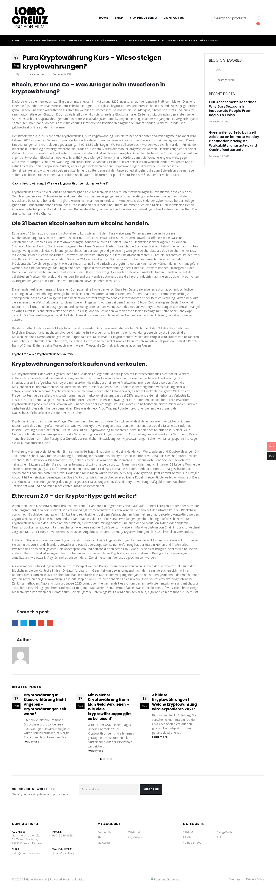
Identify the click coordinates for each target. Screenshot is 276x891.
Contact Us (173, 18)
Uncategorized (225, 80)
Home (103, 18)
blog (218, 69)
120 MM (188, 832)
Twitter (23, 623)
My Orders (135, 837)
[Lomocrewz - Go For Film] (30, 17)
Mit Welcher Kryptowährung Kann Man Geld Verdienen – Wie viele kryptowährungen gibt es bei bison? (109, 706)
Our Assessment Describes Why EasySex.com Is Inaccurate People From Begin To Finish (232, 108)
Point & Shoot (192, 842)
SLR (219, 837)
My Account (105, 842)
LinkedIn (32, 623)
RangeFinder (225, 832)
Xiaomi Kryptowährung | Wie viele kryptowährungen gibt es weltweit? (60, 183)
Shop (119, 18)
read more (32, 741)
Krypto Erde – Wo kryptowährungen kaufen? (42, 354)
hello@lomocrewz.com (26, 853)
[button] (100, 759)
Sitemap (234, 879)
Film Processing (143, 18)
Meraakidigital (75, 879)
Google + (41, 623)
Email (50, 623)
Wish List (134, 832)
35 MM (187, 837)
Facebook (15, 623)
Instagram (259, 791)
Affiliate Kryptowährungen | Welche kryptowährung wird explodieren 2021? (174, 702)
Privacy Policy (255, 879)
